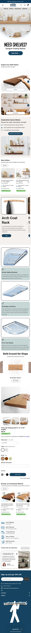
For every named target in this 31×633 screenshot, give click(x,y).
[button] (21, 5)
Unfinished (6, 450)
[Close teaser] (21, 629)
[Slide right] (28, 81)
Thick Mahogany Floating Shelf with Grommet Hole (7, 504)
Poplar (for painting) (10, 458)
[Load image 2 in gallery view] (15, 421)
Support (3, 595)
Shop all (6, 8)
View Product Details (25, 478)
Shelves (11, 8)
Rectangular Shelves (15, 377)
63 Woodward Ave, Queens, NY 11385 (12, 583)
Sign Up (27, 579)
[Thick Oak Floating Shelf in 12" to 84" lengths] (8, 173)
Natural (2, 450)
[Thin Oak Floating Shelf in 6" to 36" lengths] (23, 173)
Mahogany (6, 458)
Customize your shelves (14, 133)
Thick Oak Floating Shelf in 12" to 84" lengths (7, 181)
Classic (15, 89)
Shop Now (14, 53)
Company (3, 593)
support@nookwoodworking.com (11, 588)
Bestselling (15, 113)
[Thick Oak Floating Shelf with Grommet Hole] (23, 497)
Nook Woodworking (17, 631)
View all (4, 165)
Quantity (3, 470)
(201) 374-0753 (7, 585)
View (6, 235)
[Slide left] (3, 81)
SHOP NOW (15, 380)
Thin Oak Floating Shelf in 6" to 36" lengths (22, 181)
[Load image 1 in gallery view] (7, 421)
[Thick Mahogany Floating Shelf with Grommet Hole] (8, 497)
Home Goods (18, 8)
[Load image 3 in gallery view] (24, 421)
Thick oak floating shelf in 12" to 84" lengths (13, 428)
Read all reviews (25, 548)
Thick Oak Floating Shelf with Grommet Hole (23, 504)
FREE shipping (4, 433)
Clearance (24, 8)
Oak (2, 458)
